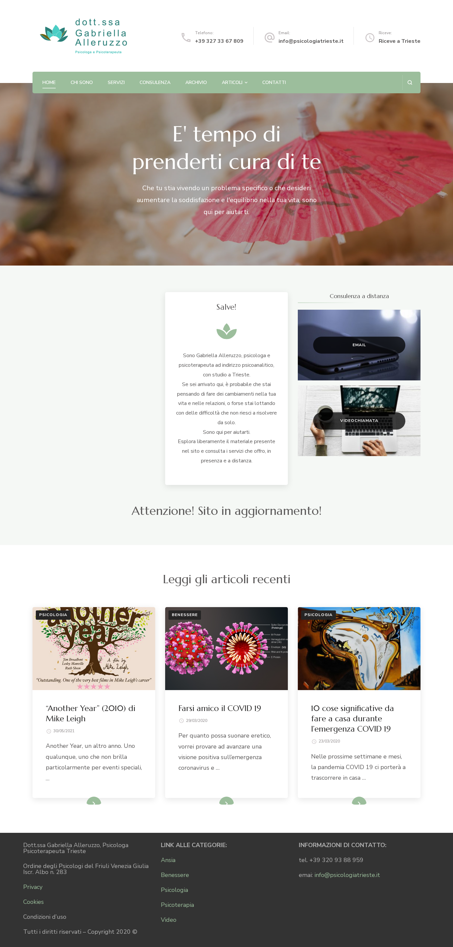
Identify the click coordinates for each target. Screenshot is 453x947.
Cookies (33, 902)
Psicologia (53, 614)
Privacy (32, 887)
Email (359, 345)
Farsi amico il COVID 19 (219, 708)
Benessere (185, 614)
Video (168, 920)
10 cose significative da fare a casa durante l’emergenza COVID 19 (352, 718)
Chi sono (82, 82)
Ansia (168, 860)
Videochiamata (359, 420)
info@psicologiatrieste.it (311, 41)
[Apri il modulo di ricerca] (409, 82)
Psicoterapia (177, 905)
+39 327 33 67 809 (219, 41)
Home (49, 82)
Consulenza (155, 82)
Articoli (232, 82)
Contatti (274, 82)
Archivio (196, 82)
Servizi (116, 82)
